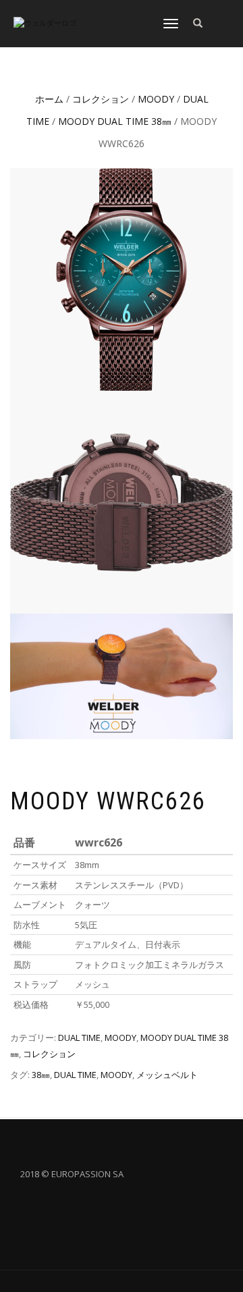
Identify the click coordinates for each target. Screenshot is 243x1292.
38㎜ (41, 1075)
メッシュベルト (167, 1075)
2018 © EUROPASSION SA (72, 1174)
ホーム (49, 98)
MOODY (156, 98)
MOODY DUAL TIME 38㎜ (114, 121)
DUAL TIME (79, 1037)
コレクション (100, 98)
